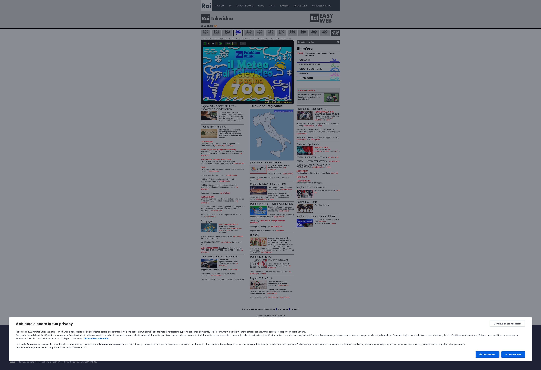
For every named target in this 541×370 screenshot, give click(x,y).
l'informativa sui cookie (96, 338)
